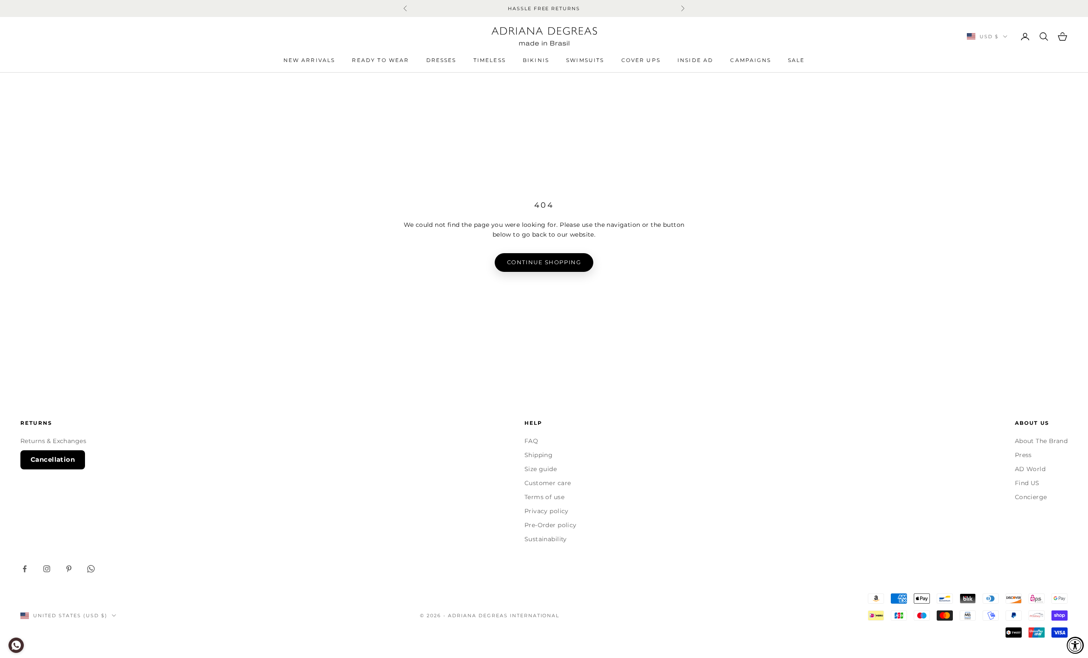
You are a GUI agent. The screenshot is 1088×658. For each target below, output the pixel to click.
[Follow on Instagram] (46, 569)
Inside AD (695, 60)
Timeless (489, 60)
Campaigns (750, 60)
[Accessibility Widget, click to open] (1075, 645)
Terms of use (544, 497)
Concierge (1031, 497)
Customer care (547, 483)
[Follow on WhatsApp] (91, 569)
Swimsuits (585, 60)
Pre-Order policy (550, 525)
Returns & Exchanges (53, 441)
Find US (1027, 483)
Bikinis (536, 60)
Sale (796, 60)
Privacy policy (546, 511)
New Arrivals (309, 60)
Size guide (540, 469)
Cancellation (53, 459)
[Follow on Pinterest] (69, 569)
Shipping (538, 455)
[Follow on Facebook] (24, 569)
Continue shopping (544, 262)
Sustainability (545, 539)
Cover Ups (640, 60)
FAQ (531, 441)
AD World (1030, 469)
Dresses (441, 60)
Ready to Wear (380, 60)
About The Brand (1041, 441)
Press (1023, 455)
